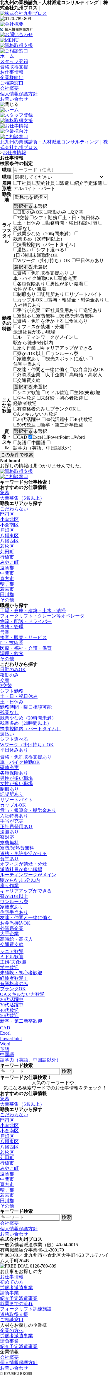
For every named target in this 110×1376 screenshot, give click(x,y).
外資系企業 (28, 374)
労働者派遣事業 (16, 1287)
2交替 (77, 212)
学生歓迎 (26, 398)
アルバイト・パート (34, 188)
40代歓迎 (83, 419)
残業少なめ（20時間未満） (45, 233)
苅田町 (7, 551)
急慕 (4, 492)
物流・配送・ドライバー (26, 621)
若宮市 (7, 589)
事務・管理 (11, 626)
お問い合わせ (14, 98)
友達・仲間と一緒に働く (43, 369)
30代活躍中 (57, 419)
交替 (4, 680)
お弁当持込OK (89, 369)
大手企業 (54, 374)
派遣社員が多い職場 (34, 331)
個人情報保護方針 (19, 93)
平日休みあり (90, 260)
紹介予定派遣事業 (19, 1298)
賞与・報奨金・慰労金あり (76, 299)
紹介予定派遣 (88, 183)
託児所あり (52, 294)
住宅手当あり (27, 363)
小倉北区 (9, 519)
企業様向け (11, 77)
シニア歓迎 (28, 392)
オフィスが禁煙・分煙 (40, 326)
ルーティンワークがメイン (45, 337)
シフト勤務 (45, 217)
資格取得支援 (14, 66)
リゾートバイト (85, 294)
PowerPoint (59, 437)
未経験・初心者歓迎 (62, 398)
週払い (24, 249)
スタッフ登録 (14, 61)
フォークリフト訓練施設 (26, 1308)
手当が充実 (28, 310)
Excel (37, 437)
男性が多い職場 (66, 283)
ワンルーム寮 (64, 353)
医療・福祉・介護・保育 (26, 648)
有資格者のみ (31, 408)
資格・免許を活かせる (40, 321)
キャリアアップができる (66, 347)
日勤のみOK (30, 212)
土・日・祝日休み (81, 217)
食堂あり (78, 321)
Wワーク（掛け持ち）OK (44, 260)
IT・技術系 (11, 642)
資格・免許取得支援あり (43, 273)
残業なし (22, 228)
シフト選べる (50, 249)
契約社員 (45, 183)
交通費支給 (28, 380)
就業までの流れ (16, 1303)
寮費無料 (45, 315)
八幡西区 (9, 540)
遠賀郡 (7, 567)
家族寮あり (28, 358)
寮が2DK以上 (31, 353)
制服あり (26, 294)
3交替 (23, 217)
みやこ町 (9, 562)
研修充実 (67, 278)
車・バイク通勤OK (33, 278)
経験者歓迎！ (27, 403)
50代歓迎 (26, 424)
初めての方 (11, 1282)
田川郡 (7, 594)
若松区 (7, 546)
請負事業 (9, 1292)
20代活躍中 (28, 419)
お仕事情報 (11, 72)
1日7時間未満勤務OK (35, 255)
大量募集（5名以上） (22, 498)
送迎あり (92, 310)
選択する (23, 206)
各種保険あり (31, 283)
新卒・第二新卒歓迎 (62, 424)
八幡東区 (9, 535)
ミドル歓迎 (57, 392)
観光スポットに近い (66, 358)
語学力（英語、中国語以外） (43, 447)
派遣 (64, 183)
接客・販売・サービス (23, 637)
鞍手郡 (7, 583)
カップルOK (30, 299)
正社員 (24, 183)
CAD (22, 437)
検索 (66, 1071)
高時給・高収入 (85, 374)
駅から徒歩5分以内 (33, 342)
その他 (7, 599)
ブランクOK (63, 408)
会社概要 (9, 88)
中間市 (7, 573)
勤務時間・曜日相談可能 (71, 222)
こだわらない (14, 508)
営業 (4, 632)
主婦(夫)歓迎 (87, 392)
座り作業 (26, 347)
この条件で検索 (17, 454)
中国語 (38, 442)
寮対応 (24, 315)
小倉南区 (9, 524)
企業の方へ (11, 1330)
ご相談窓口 (11, 82)
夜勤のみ (57, 212)
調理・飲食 (11, 653)
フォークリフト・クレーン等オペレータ (42, 615)
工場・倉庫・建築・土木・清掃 (33, 610)
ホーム (7, 56)
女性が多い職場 (29, 289)
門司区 (7, 514)
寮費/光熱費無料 (77, 315)
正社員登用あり (61, 310)
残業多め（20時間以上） (39, 238)
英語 (21, 442)
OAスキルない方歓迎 (35, 414)
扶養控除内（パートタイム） (47, 244)
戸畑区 (7, 530)
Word (80, 437)
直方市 (7, 578)
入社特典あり (27, 305)
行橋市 (7, 556)
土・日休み (28, 222)
